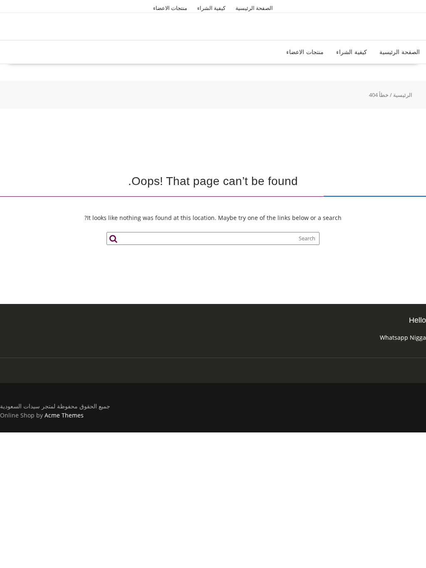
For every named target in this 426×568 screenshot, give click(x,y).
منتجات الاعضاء (170, 8)
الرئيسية (402, 95)
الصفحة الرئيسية (254, 8)
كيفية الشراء (211, 8)
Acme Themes (64, 415)
